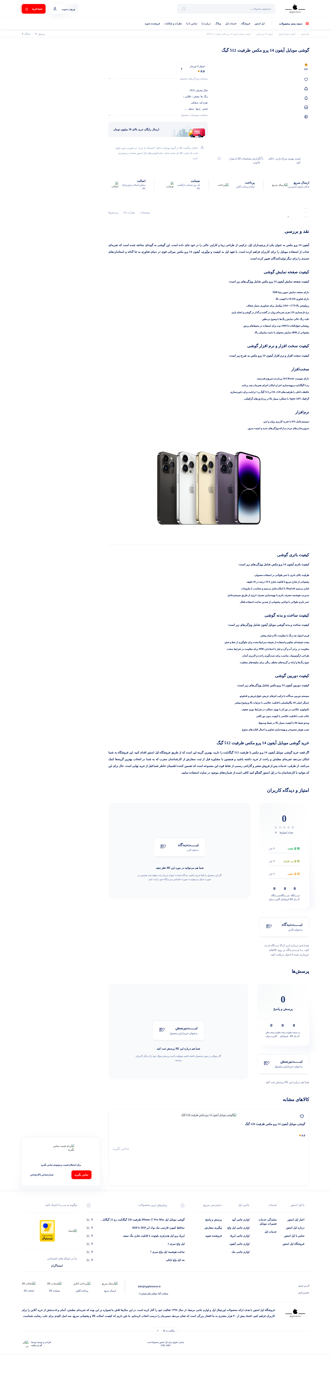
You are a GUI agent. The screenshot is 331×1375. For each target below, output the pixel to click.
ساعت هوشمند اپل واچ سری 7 (167, 1251)
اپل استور (260, 23)
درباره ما (206, 23)
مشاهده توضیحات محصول (194, 115)
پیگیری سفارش (213, 1227)
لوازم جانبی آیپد (240, 1219)
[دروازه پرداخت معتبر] (47, 1230)
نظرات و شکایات (173, 23)
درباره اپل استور (295, 1227)
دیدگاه (26, 34)
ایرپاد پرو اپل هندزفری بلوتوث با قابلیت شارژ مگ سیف (154, 1235)
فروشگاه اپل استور (293, 1243)
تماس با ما (191, 23)
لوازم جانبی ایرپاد (239, 1235)
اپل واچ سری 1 (176, 1243)
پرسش (40, 34)
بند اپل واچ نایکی (175, 1260)
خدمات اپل (231, 23)
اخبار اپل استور (295, 1219)
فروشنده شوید (152, 23)
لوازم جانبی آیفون (239, 1243)
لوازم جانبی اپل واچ (238, 1227)
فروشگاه (245, 23)
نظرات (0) (129, 212)
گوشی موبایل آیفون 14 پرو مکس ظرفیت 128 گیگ (275, 1124)
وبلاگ (218, 23)
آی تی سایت (36, 1345)
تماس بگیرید (120, 1148)
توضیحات (145, 212)
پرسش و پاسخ (213, 1219)
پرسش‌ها (113, 212)
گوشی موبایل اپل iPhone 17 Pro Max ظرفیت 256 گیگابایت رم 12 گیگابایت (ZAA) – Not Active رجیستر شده (142, 1220)
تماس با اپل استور (294, 1235)
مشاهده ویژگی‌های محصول (194, 78)
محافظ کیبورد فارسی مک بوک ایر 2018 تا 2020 (158, 1227)
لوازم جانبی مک (240, 1251)
